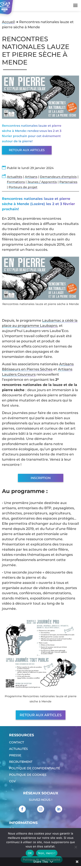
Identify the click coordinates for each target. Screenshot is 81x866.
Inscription (41, 478)
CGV (12, 781)
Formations (16, 182)
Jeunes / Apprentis (42, 182)
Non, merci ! (46, 853)
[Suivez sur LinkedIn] (58, 809)
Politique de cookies (27, 775)
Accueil (8, 22)
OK (30, 853)
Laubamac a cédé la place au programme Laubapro (40, 323)
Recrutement (20, 762)
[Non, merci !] (75, 847)
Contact (16, 742)
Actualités (14, 177)
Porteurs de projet (23, 187)
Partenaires (68, 182)
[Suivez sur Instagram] (40, 809)
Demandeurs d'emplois (58, 177)
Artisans (31, 177)
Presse (15, 755)
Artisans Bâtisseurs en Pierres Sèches (38, 366)
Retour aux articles (27, 150)
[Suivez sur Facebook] (22, 809)
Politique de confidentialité (34, 768)
